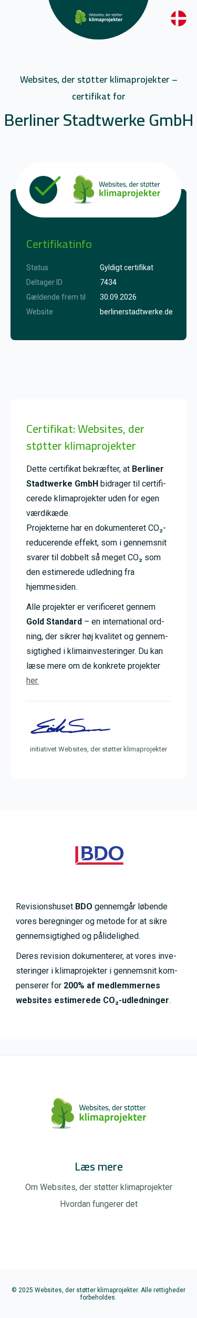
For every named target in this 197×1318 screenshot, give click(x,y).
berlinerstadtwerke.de (136, 312)
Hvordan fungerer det (99, 1204)
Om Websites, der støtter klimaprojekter (98, 1187)
